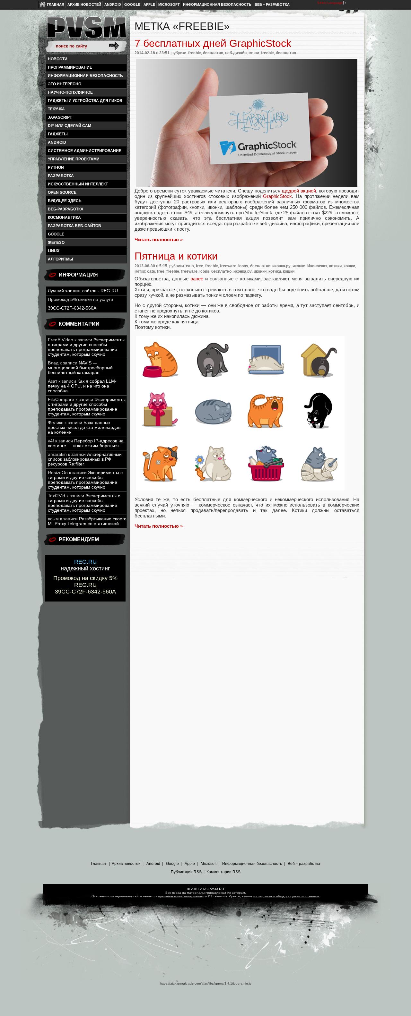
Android (112, 4)
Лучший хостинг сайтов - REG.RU (83, 290)
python (56, 167)
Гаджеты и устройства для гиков (85, 100)
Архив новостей (84, 4)
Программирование (70, 67)
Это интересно (64, 84)
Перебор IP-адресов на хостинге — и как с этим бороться (86, 443)
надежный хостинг (85, 565)
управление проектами (74, 159)
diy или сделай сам (69, 126)
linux (53, 251)
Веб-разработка (65, 209)
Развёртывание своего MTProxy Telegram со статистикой (87, 521)
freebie (194, 53)
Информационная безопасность (217, 4)
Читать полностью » (159, 239)
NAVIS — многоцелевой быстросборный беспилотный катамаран (80, 368)
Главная (55, 4)
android (57, 142)
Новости (57, 59)
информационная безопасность (85, 75)
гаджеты (58, 134)
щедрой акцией (299, 190)
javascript (60, 117)
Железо (56, 242)
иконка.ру (281, 266)
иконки (299, 266)
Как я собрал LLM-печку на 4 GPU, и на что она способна (82, 386)
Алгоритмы (60, 259)
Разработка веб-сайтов (74, 226)
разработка (61, 176)
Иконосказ (317, 266)
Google (132, 4)
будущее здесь (65, 201)
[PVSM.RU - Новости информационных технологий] (86, 30)
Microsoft (169, 4)
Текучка (56, 109)
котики (335, 266)
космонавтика (64, 217)
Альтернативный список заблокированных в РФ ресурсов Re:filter (85, 459)
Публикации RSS (186, 872)
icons (243, 266)
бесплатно (213, 53)
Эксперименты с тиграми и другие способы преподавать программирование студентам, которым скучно (86, 347)
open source (62, 192)
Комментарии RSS (223, 872)
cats (190, 266)
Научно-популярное (70, 92)
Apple (149, 4)
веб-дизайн (236, 53)
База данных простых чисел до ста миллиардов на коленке (84, 427)
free (199, 266)
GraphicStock (277, 196)
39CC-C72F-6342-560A (72, 308)
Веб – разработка (272, 4)
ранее (196, 278)
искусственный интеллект (78, 184)
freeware (228, 266)
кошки (349, 266)
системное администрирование (84, 151)
